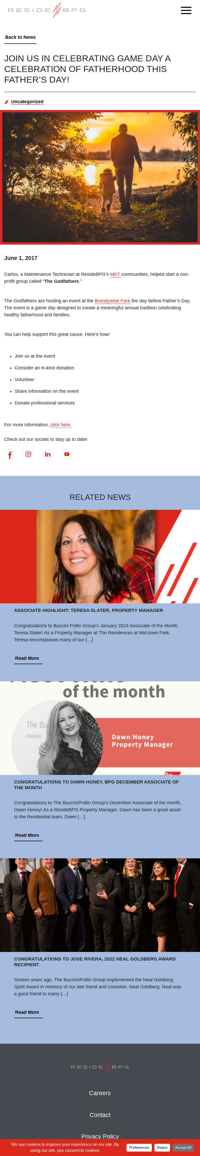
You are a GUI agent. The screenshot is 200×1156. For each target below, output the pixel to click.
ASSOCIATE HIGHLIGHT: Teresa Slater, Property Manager (88, 610)
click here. (60, 424)
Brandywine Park (112, 300)
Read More (27, 658)
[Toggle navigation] (187, 10)
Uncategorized (27, 101)
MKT (115, 274)
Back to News (20, 37)
